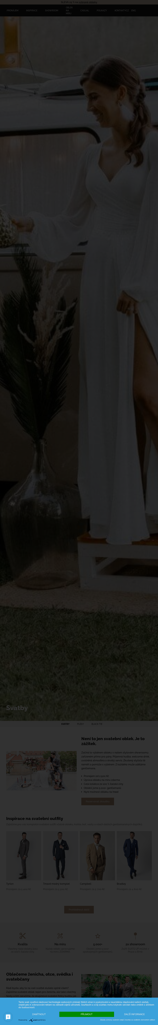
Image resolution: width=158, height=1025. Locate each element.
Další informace (134, 1014)
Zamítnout (39, 1014)
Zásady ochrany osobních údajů (112, 1020)
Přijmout (87, 1014)
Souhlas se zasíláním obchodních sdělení (140, 1020)
